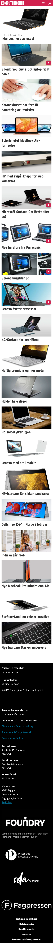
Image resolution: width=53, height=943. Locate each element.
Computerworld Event (13, 738)
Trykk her (7, 802)
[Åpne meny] (43, 3)
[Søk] (50, 3)
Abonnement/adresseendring (17, 726)
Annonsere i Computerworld (17, 732)
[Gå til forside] (19, 3)
